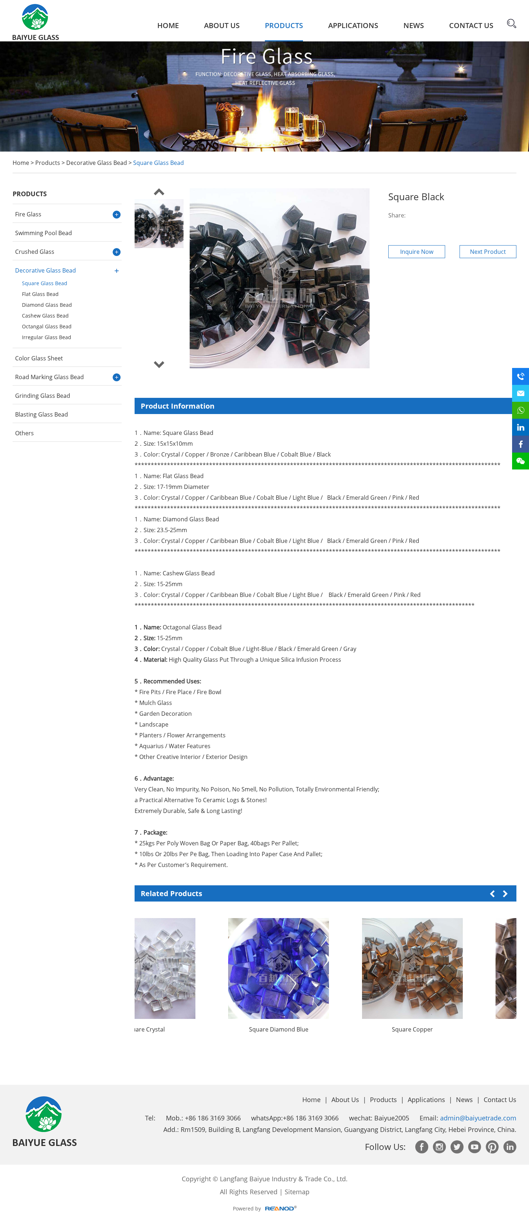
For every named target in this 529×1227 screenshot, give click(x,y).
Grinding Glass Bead (42, 396)
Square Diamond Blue (231, 1029)
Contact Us (471, 25)
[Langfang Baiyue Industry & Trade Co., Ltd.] (36, 20)
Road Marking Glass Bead (49, 377)
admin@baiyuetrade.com (478, 1118)
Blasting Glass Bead (41, 414)
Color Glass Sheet (39, 358)
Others (24, 433)
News (413, 25)
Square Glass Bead (158, 163)
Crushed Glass (34, 252)
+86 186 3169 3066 (311, 1118)
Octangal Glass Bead (47, 326)
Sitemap (297, 1191)
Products (284, 25)
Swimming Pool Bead (43, 233)
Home (168, 25)
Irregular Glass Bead (46, 337)
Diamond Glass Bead (47, 304)
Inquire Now (416, 252)
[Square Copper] (364, 968)
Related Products (171, 893)
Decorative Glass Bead (96, 163)
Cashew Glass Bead (45, 315)
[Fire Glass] (264, 149)
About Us (222, 25)
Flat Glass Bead (40, 294)
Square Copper (364, 1029)
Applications (353, 25)
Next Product (488, 252)
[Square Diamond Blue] (230, 968)
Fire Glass (28, 214)
